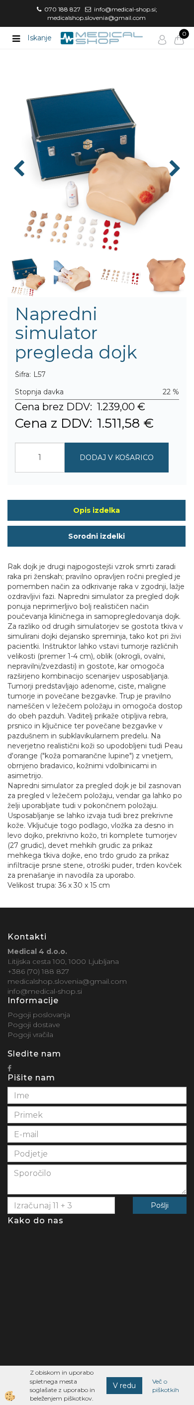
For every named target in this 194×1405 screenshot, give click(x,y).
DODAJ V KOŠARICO (117, 457)
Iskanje (39, 37)
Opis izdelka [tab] (96, 510)
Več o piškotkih (165, 1386)
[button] (174, 169)
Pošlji (160, 1205)
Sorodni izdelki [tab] (96, 536)
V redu (124, 1385)
